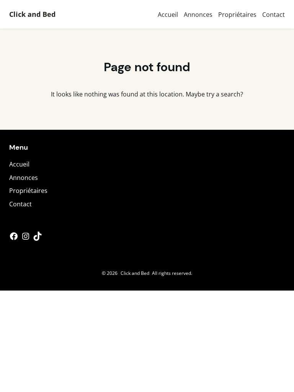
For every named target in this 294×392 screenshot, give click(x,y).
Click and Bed (32, 14)
